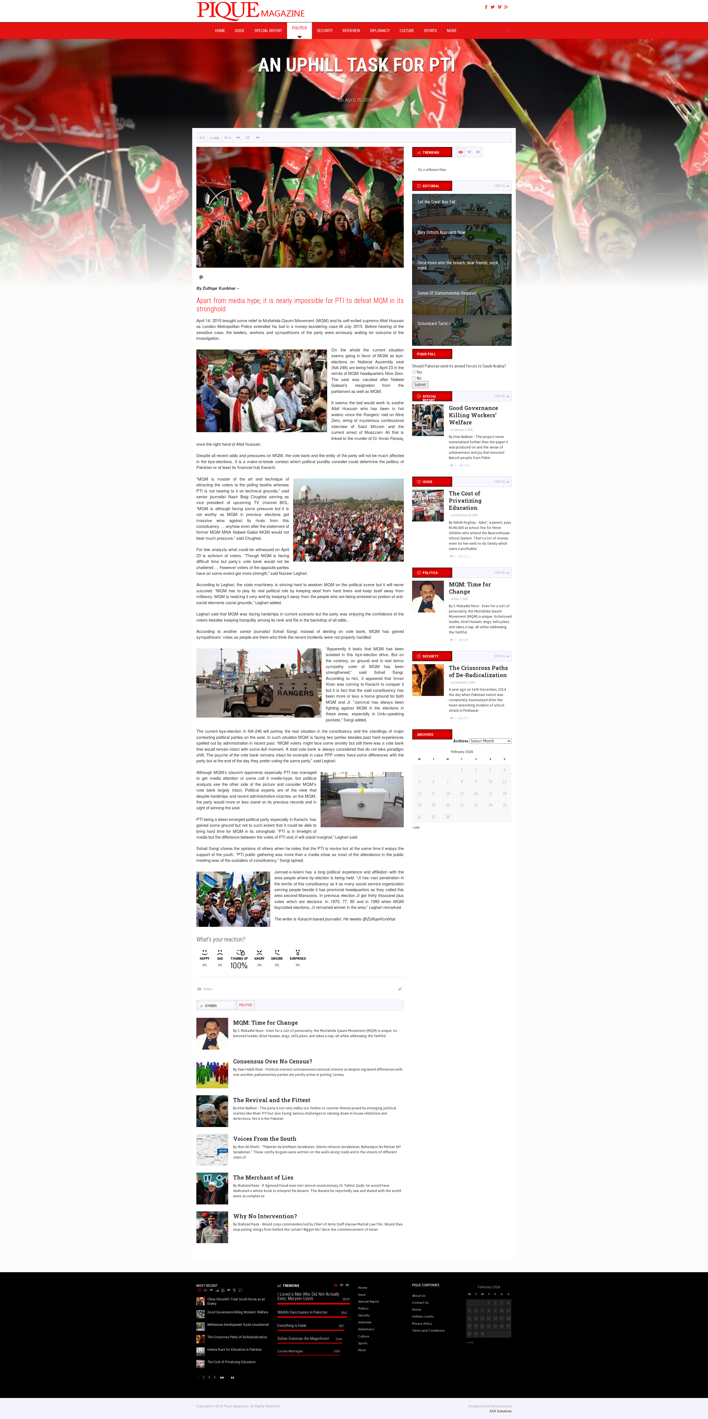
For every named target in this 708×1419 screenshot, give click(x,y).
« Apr (416, 827)
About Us (418, 1296)
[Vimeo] (499, 7)
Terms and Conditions (428, 1330)
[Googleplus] (506, 7)
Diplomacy (366, 1329)
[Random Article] (247, 137)
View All (500, 186)
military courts (422, 1316)
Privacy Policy (422, 1324)
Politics (208, 989)
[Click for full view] (300, 207)
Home (362, 1288)
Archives (460, 741)
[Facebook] (486, 7)
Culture (363, 1336)
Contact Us (420, 1303)
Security (364, 1315)
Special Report (368, 1301)
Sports (362, 1343)
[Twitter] (492, 7)
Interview (364, 1322)
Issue (361, 1295)
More (362, 1350)
